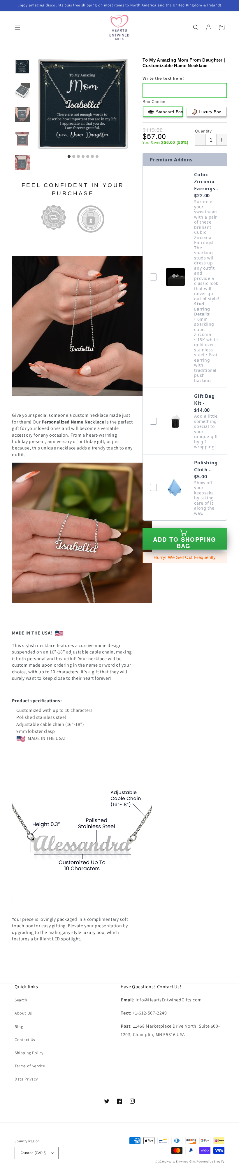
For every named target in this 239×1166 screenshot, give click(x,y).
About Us (23, 1013)
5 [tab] (87, 157)
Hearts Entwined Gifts (181, 1161)
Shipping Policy (29, 1052)
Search (21, 1000)
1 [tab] (69, 157)
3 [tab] (78, 157)
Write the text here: (163, 78)
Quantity (203, 131)
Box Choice (154, 101)
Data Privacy (26, 1079)
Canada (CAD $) (34, 1152)
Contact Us (25, 1039)
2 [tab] (73, 157)
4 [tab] (83, 157)
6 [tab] (92, 157)
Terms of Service (30, 1066)
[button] (17, 27)
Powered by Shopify (210, 1161)
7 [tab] (97, 157)
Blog (19, 1026)
